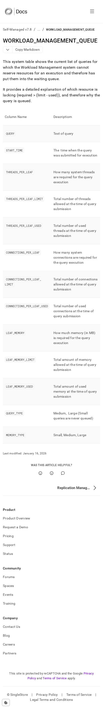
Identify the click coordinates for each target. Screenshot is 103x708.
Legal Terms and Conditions (51, 700)
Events (8, 595)
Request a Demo (15, 527)
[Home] (16, 11)
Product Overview (16, 518)
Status (8, 554)
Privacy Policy (47, 695)
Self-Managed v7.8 (17, 29)
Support (9, 545)
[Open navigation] (92, 11)
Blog (6, 635)
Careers (9, 644)
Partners (9, 653)
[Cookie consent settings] (6, 702)
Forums (9, 577)
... (38, 29)
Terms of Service (55, 678)
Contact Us (11, 627)
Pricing (8, 536)
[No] (51, 473)
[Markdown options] (7, 49)
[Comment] (63, 473)
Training (9, 603)
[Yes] (40, 473)
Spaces (8, 586)
